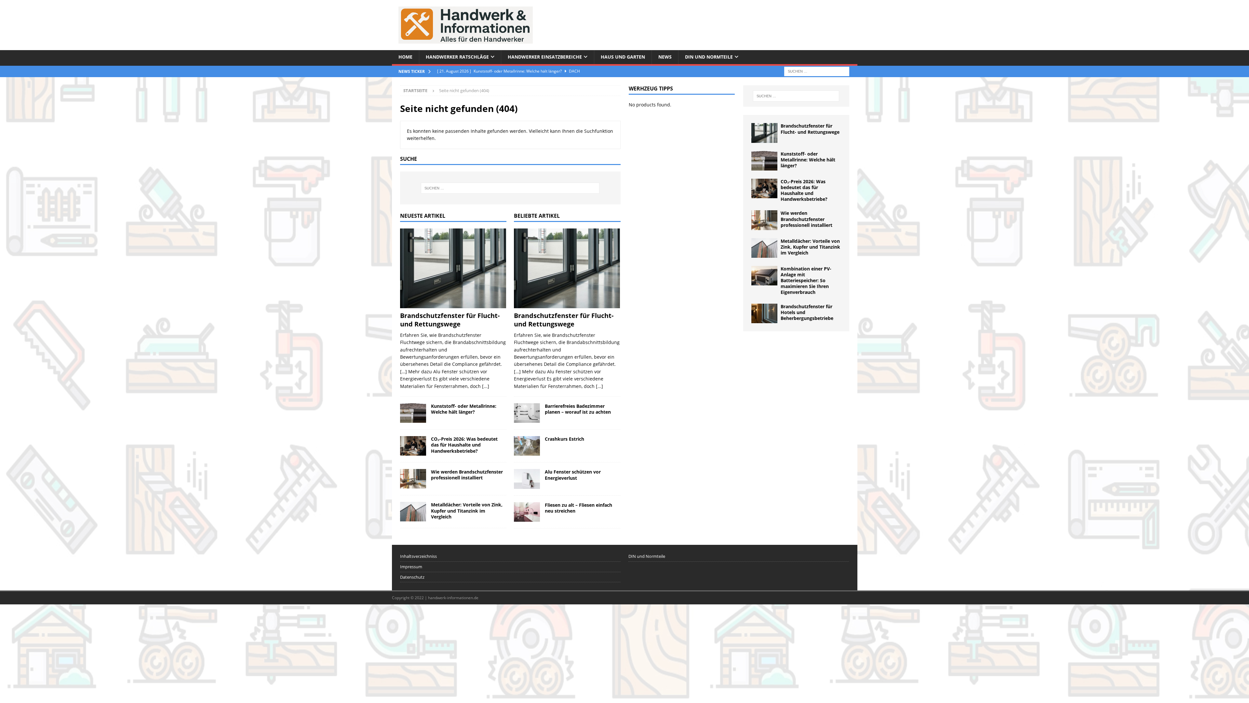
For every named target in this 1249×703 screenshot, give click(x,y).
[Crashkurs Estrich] (527, 446)
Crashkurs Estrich (564, 439)
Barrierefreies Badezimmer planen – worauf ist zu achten (578, 409)
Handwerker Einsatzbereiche (545, 57)
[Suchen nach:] (816, 71)
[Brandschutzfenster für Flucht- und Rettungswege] (453, 268)
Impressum (411, 567)
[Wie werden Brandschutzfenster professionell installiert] (413, 479)
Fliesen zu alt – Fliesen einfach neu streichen (578, 508)
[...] (485, 386)
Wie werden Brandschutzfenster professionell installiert (467, 475)
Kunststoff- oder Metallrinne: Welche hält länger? (463, 409)
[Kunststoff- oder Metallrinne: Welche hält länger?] (413, 413)
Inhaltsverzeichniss (418, 556)
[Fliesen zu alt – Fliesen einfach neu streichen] (527, 512)
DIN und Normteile (709, 57)
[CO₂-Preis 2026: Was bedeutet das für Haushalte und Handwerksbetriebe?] (413, 446)
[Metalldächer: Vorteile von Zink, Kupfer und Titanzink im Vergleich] (413, 511)
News (665, 57)
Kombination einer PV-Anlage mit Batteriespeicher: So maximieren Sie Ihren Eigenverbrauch (806, 281)
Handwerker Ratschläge (457, 57)
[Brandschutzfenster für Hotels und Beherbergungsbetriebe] (764, 313)
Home (405, 57)
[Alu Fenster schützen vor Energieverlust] (527, 479)
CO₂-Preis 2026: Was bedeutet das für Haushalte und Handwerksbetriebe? (464, 445)
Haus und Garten (623, 57)
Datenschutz (412, 577)
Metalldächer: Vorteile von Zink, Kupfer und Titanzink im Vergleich (467, 510)
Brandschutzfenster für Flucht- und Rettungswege (450, 319)
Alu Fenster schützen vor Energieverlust (573, 475)
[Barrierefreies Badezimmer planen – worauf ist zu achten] (527, 413)
